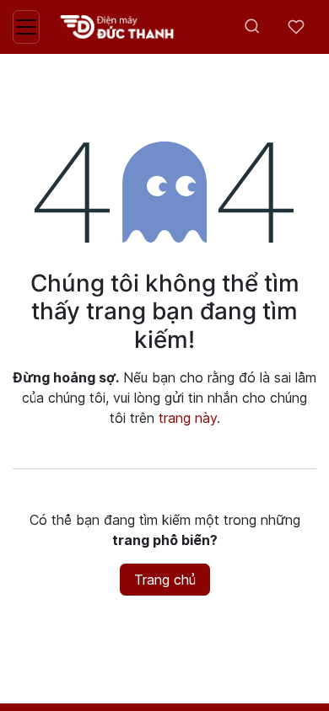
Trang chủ (165, 579)
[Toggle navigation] (26, 27)
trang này (188, 417)
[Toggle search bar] (252, 27)
